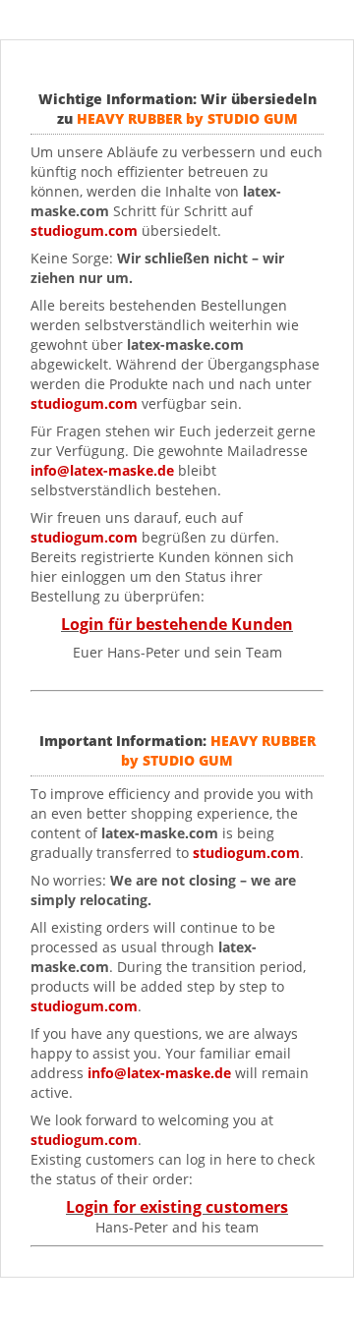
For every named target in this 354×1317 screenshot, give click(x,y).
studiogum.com (84, 403)
